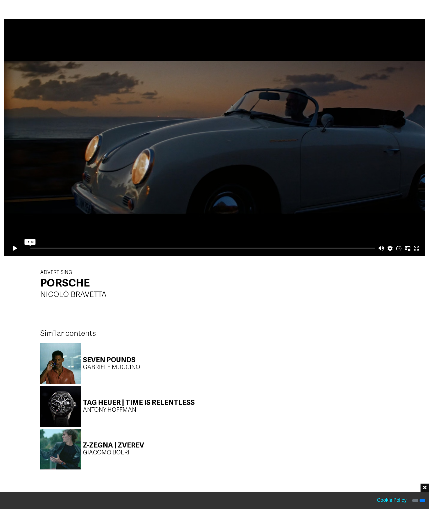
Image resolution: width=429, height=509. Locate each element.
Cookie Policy (392, 500)
